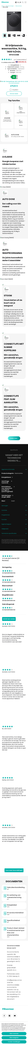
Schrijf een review (9, 619)
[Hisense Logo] (7, 2)
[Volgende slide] (26, 22)
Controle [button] (4, 510)
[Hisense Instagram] (9, 1015)
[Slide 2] (9, 35)
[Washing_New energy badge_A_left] (14, 77)
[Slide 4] (19, 35)
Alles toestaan (14, 1034)
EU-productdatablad (14, 83)
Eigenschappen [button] (6, 524)
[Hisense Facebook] (4, 1015)
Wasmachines (19, 6)
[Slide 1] (5, 35)
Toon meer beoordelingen (14, 870)
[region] (14, 21)
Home (3, 6)
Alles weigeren (14, 1038)
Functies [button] (4, 519)
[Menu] (25, 2)
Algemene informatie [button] (8, 469)
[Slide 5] (23, 35)
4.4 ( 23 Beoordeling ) (20, 59)
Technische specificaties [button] (9, 533)
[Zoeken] (23, 2)
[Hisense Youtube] (15, 1015)
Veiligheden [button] (5, 529)
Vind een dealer (14, 93)
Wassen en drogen (10, 6)
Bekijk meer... (14, 438)
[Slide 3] (14, 35)
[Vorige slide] (2, 22)
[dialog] (14, 1033)
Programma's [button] (6, 515)
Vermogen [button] (5, 506)
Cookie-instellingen (14, 1042)
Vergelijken (15, 90)
